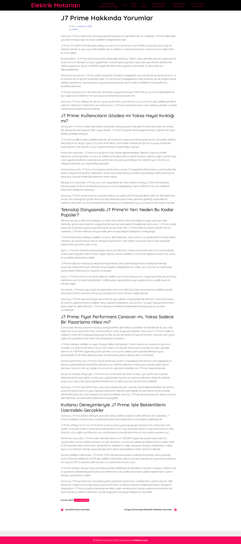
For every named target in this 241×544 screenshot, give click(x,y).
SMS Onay (143, 5)
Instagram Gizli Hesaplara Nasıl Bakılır (108, 5)
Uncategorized (81, 500)
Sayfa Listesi (134, 5)
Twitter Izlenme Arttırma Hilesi (158, 5)
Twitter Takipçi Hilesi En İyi (178, 5)
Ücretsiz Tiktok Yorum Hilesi (197, 5)
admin (75, 29)
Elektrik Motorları (55, 5)
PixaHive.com (140, 540)
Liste (125, 5)
